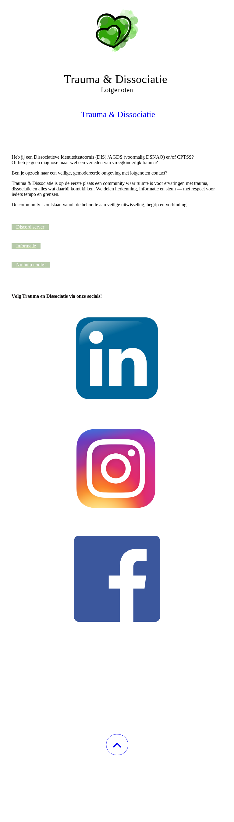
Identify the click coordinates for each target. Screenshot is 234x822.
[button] (117, 744)
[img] (117, 30)
